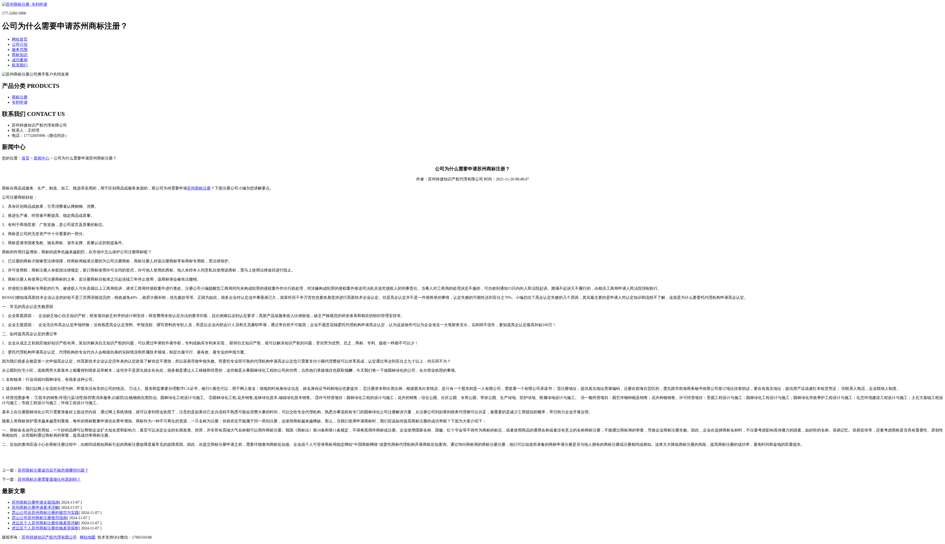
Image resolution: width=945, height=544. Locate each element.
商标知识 (20, 55)
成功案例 (20, 60)
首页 (26, 158)
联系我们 (20, 65)
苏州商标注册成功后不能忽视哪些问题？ (53, 470)
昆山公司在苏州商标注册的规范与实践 (45, 513)
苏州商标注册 (199, 188)
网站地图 (87, 537)
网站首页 (20, 39)
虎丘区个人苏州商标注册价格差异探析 (45, 528)
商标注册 (20, 97)
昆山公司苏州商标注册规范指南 (39, 518)
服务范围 (20, 50)
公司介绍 (20, 44)
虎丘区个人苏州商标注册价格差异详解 (45, 523)
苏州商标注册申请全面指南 (35, 502)
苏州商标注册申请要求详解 (35, 507)
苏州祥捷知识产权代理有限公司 (49, 537)
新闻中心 (41, 158)
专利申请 (20, 102)
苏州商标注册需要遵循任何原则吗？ (49, 479)
